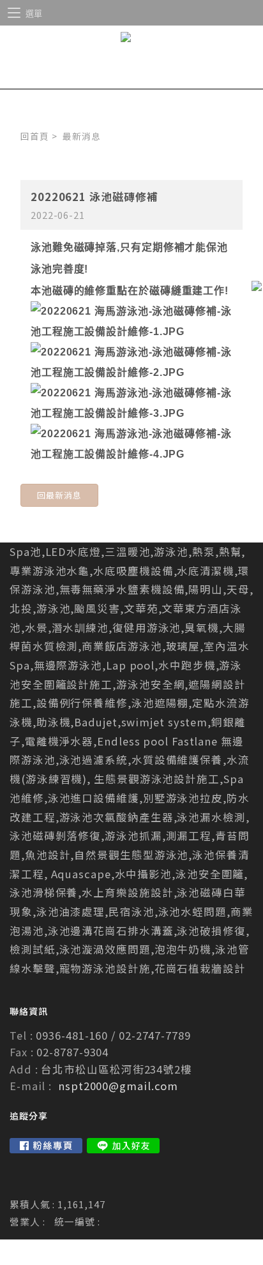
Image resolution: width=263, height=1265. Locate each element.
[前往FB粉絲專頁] (46, 1145)
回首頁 (34, 136)
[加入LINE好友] (123, 1145)
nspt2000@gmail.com (118, 1085)
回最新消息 (59, 495)
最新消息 (82, 136)
